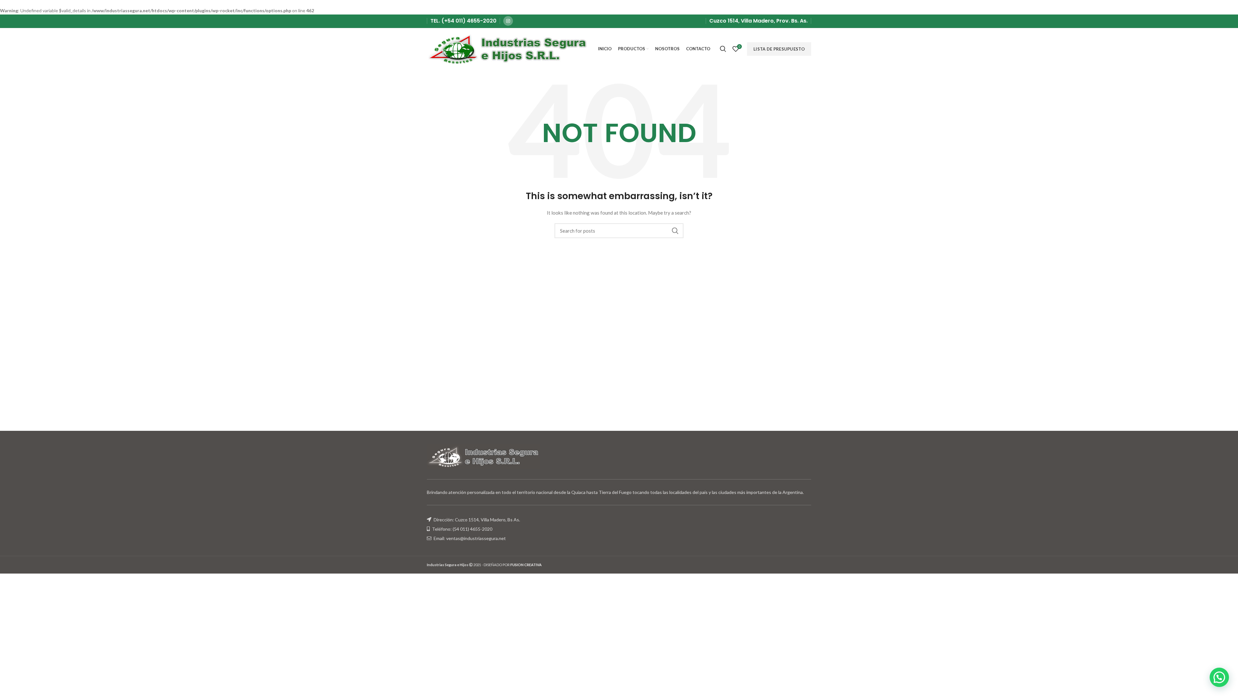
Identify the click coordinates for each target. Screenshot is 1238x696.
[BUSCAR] (675, 230)
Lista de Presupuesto (779, 49)
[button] (1219, 677)
